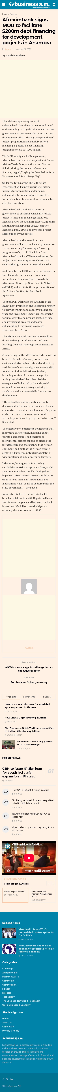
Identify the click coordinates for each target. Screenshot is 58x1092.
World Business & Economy (16, 1005)
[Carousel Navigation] (51, 883)
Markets (6, 993)
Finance (13, 14)
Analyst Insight (9, 972)
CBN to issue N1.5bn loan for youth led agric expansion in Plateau (27, 706)
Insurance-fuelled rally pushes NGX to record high (35, 743)
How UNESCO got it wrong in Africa (25, 717)
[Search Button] (54, 4)
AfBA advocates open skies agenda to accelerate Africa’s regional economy (36, 948)
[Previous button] (48, 883)
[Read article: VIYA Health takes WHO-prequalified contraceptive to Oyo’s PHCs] (9, 933)
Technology (8, 997)
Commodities (9, 985)
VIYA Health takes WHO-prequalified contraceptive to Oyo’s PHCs (36, 932)
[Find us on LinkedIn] (12, 1079)
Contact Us (8, 1026)
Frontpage (7, 968)
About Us (7, 1022)
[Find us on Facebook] (3, 1079)
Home (4, 14)
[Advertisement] (29, 89)
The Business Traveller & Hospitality (21, 1001)
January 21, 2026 (23, 49)
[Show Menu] (3, 4)
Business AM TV (10, 976)
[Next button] (53, 883)
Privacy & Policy (10, 1030)
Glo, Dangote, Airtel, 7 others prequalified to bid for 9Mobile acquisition (29, 730)
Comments (8, 980)
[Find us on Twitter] (7, 1079)
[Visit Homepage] (28, 5)
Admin (8, 49)
